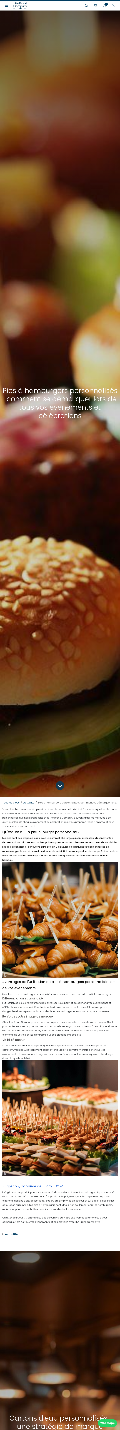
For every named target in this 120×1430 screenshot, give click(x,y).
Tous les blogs (11, 802)
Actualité (28, 802)
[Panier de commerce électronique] (95, 5)
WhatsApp (107, 1423)
